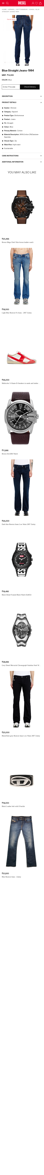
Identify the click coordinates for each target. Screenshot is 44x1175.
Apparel (11, 9)
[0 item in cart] (40, 3)
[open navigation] (3, 3)
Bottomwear (21, 9)
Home (4, 9)
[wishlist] (36, 3)
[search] (7, 3)
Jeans (31, 9)
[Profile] (33, 3)
